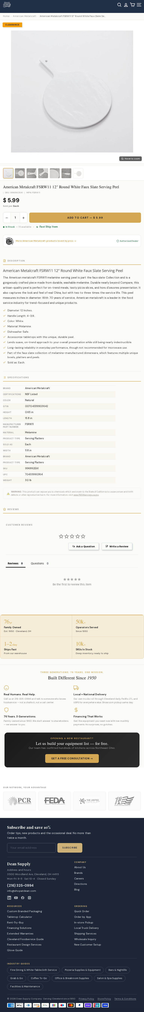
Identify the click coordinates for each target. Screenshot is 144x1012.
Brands (78, 873)
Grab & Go (16, 978)
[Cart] (132, 4)
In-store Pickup (83, 922)
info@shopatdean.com (21, 891)
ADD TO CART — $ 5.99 (85, 217)
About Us (80, 867)
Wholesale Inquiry (85, 939)
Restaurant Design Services (24, 944)
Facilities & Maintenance (25, 986)
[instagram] (29, 898)
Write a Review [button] (119, 546)
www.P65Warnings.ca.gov (86, 495)
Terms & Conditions (125, 998)
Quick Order (81, 911)
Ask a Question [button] (85, 546)
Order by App (82, 917)
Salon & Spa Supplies (109, 978)
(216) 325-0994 (20, 886)
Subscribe (69, 847)
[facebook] (23, 898)
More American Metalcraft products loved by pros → (46, 241)
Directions (80, 884)
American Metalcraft (24, 16)
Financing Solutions (19, 928)
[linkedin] (9, 898)
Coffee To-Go (39, 978)
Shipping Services (85, 933)
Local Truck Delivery (86, 928)
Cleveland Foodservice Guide (25, 939)
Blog (77, 889)
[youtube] (16, 898)
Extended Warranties (20, 933)
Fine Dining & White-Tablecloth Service (33, 970)
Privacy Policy (86, 998)
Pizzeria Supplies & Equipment (82, 970)
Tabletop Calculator (19, 917)
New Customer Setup (87, 944)
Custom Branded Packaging (24, 911)
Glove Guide (15, 950)
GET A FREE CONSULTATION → (72, 758)
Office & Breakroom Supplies (72, 978)
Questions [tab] (37, 563)
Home (6, 16)
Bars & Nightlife (118, 970)
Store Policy (104, 998)
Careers (79, 878)
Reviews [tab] (13, 563)
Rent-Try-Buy (15, 922)
